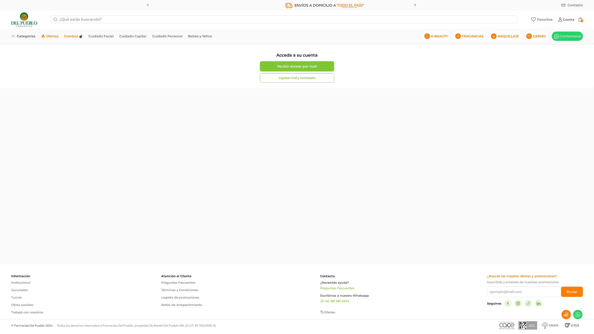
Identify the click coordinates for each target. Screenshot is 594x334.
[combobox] (284, 19)
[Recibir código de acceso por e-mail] (297, 66)
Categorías (26, 36)
